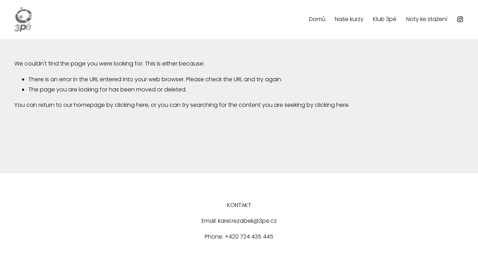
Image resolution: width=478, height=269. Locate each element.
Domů (317, 19)
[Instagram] (460, 19)
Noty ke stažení (426, 19)
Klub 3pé (384, 19)
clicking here (131, 105)
